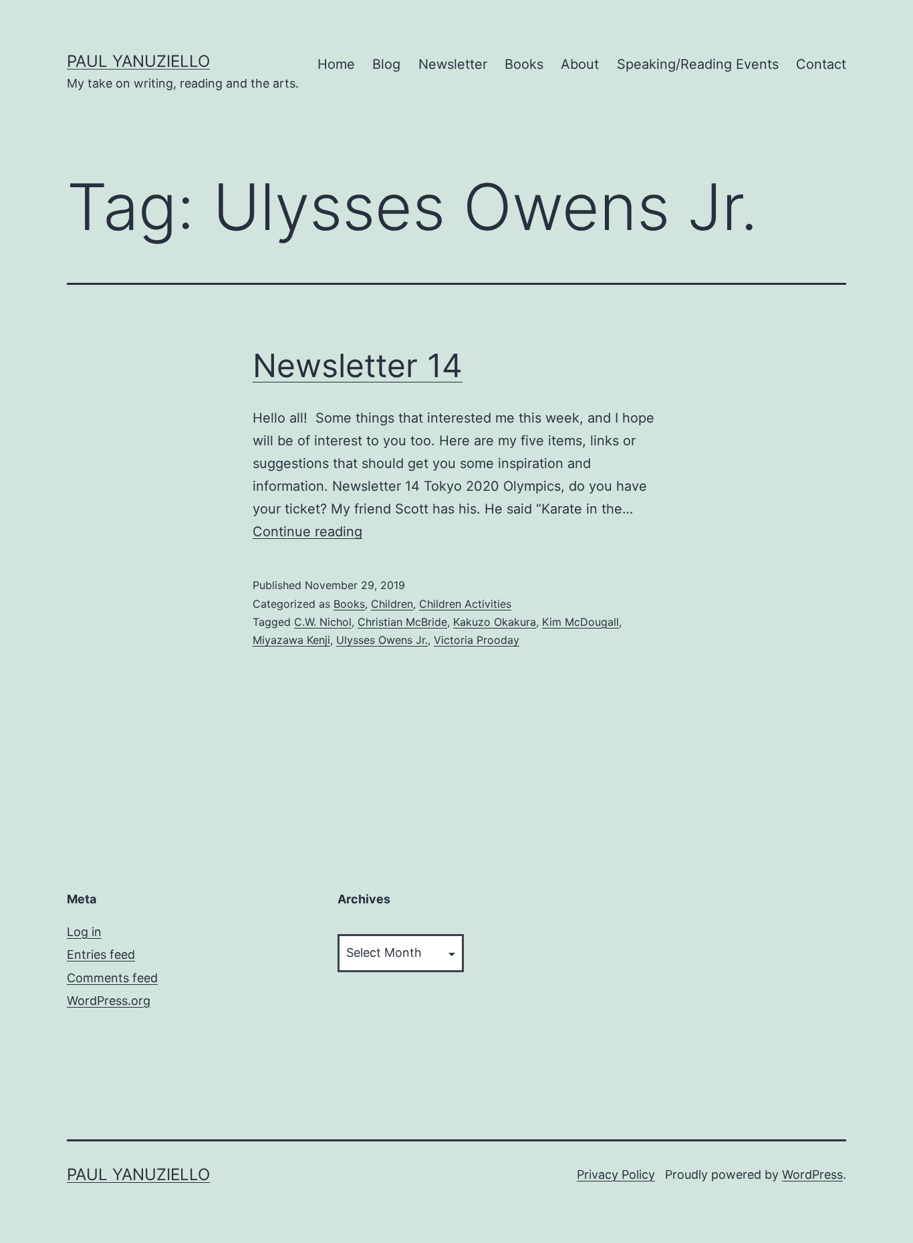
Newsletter (452, 64)
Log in (84, 932)
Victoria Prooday (476, 640)
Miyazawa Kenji (291, 640)
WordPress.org (108, 1001)
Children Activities (465, 603)
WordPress (812, 1174)
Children (392, 603)
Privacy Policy (616, 1174)
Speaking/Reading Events (698, 64)
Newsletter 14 (358, 365)
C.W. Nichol (323, 622)
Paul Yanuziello (138, 61)
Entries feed (101, 954)
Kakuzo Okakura (494, 622)
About (580, 64)
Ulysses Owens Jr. (382, 640)
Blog (386, 64)
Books (524, 64)
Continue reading (307, 532)
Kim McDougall (580, 622)
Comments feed (112, 978)
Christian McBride (402, 622)
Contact (821, 64)
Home (336, 64)
